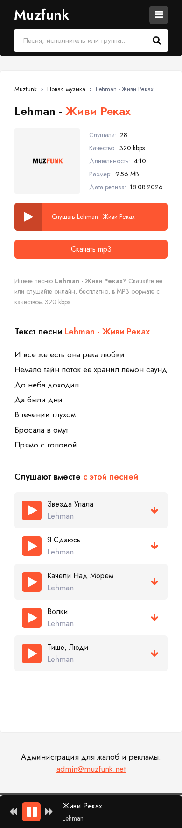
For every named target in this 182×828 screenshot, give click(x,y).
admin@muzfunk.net (91, 769)
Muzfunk (41, 15)
